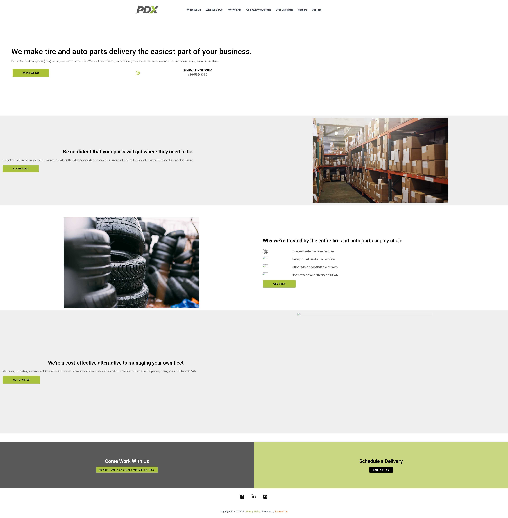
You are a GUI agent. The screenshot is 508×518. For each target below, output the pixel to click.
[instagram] (254, 496)
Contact (316, 9)
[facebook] (242, 496)
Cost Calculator (284, 9)
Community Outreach (258, 9)
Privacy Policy (253, 511)
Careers (302, 9)
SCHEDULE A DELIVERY (197, 70)
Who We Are (234, 9)
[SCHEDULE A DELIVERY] (138, 73)
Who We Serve (214, 9)
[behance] (265, 496)
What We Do (194, 9)
